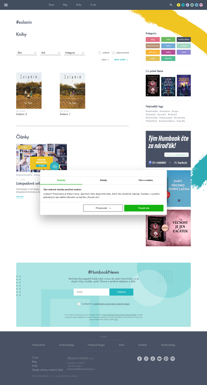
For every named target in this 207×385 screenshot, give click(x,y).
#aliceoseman (40, 175)
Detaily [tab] (103, 180)
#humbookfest (152, 118)
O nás (93, 5)
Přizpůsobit (101, 208)
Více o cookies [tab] (146, 180)
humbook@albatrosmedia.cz (80, 368)
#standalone (165, 111)
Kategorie (70, 53)
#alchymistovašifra (24, 175)
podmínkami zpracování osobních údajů (111, 303)
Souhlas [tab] (61, 180)
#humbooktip (179, 118)
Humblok (142, 345)
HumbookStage (66, 345)
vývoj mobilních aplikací (66, 376)
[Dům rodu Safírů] (168, 188)
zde (116, 319)
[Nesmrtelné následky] (168, 228)
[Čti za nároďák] (168, 149)
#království (172, 114)
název (104, 60)
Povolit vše (143, 208)
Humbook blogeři (96, 345)
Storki (121, 345)
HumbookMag (168, 345)
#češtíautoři (151, 114)
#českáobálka (152, 111)
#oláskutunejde (165, 118)
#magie (175, 111)
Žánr (20, 53)
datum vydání (119, 60)
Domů (51, 5)
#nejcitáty (181, 121)
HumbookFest (38, 345)
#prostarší (161, 114)
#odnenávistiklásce (167, 121)
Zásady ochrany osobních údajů (47, 370)
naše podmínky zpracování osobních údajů (119, 315)
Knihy (78, 5)
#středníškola (151, 121)
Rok (43, 53)
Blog (65, 5)
